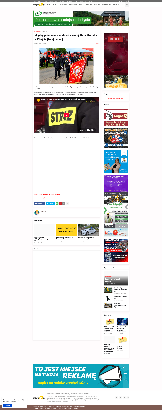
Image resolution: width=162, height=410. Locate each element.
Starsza (97, 343)
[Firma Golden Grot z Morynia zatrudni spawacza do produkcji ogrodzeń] (122, 321)
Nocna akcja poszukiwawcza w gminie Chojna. (120, 305)
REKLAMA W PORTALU (42, 1)
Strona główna (38, 31)
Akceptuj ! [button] (7, 405)
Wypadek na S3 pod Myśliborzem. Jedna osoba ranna (120, 289)
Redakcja (76, 408)
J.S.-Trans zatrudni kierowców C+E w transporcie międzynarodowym (109, 329)
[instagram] (126, 1)
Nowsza (36, 343)
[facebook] (119, 1)
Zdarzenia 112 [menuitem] (106, 4)
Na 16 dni (121, 98)
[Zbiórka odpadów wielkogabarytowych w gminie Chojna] (44, 230)
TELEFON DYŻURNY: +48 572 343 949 (83, 1)
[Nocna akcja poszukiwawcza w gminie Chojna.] (108, 305)
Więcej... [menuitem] (115, 4)
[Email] (63, 203)
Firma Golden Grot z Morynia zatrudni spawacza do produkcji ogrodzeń (122, 329)
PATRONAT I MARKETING (55, 1)
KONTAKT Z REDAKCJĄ (67, 1)
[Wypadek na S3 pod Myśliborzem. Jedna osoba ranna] (108, 290)
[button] (123, 4)
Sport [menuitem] (81, 4)
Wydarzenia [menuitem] (72, 4)
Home (34, 1)
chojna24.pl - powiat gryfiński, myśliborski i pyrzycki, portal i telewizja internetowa (63, 406)
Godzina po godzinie (113, 98)
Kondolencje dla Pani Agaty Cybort (120, 297)
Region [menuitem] (54, 4)
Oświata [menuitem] (96, 4)
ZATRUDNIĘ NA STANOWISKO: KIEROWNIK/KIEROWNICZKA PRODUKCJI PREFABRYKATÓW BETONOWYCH (109, 349)
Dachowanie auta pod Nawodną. (112, 280)
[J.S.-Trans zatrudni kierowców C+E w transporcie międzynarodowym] (109, 321)
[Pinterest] (60, 203)
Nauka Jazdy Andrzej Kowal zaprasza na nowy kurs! (86, 238)
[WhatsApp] (57, 203)
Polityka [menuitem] (88, 4)
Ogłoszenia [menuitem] (63, 4)
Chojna (45, 31)
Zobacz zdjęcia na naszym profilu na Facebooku (47, 194)
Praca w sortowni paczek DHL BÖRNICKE (121, 346)
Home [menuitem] (48, 4)
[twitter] (124, 1)
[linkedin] (128, 1)
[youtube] (121, 1)
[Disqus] (66, 273)
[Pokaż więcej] (67, 203)
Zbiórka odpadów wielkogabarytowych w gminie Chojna (42, 239)
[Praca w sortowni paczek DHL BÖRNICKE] (122, 339)
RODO (41, 408)
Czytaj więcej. (13, 401)
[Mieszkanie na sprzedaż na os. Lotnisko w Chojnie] (66, 230)
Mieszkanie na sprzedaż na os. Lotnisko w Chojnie (64, 238)
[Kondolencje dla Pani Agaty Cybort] (108, 298)
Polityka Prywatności (50, 408)
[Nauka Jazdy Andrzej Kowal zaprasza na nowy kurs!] (88, 230)
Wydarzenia (45, 198)
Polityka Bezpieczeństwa (65, 408)
